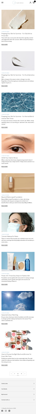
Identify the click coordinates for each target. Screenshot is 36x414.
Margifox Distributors (8, 408)
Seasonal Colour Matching (9, 315)
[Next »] (25, 374)
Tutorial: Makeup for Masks (9, 236)
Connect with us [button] (5, 400)
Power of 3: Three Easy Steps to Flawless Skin (15, 276)
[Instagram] (6, 411)
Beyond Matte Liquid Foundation (11, 197)
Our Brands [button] (4, 389)
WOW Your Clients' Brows (9, 158)
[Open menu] (4, 2)
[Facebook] (2, 411)
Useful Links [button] (4, 383)
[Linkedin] (9, 411)
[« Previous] (11, 374)
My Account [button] (4, 394)
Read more (4, 44)
